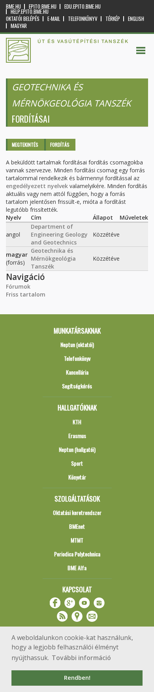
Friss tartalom (25, 294)
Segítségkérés (77, 386)
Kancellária (77, 372)
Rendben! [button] (77, 677)
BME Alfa (77, 567)
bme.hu (13, 6)
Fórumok (18, 286)
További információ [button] (81, 657)
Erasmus (77, 435)
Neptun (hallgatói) (77, 449)
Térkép (112, 18)
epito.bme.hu (42, 6)
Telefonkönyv (83, 18)
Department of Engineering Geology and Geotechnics (59, 234)
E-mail (53, 18)
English (136, 18)
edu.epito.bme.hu (82, 6)
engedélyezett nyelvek (37, 186)
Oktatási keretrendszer (77, 512)
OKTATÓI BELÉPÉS (22, 18)
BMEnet (77, 526)
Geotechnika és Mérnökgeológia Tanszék (53, 258)
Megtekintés (25, 144)
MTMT (77, 540)
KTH (77, 422)
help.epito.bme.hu (30, 11)
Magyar (19, 25)
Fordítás (59, 144)
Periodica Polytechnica (77, 554)
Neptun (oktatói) (77, 344)
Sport (77, 463)
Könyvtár (77, 477)
